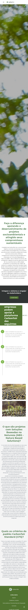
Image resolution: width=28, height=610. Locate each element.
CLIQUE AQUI (14, 297)
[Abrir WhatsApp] (25, 607)
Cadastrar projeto (14, 600)
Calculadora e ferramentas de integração (14, 603)
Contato (14, 605)
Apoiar (14, 597)
